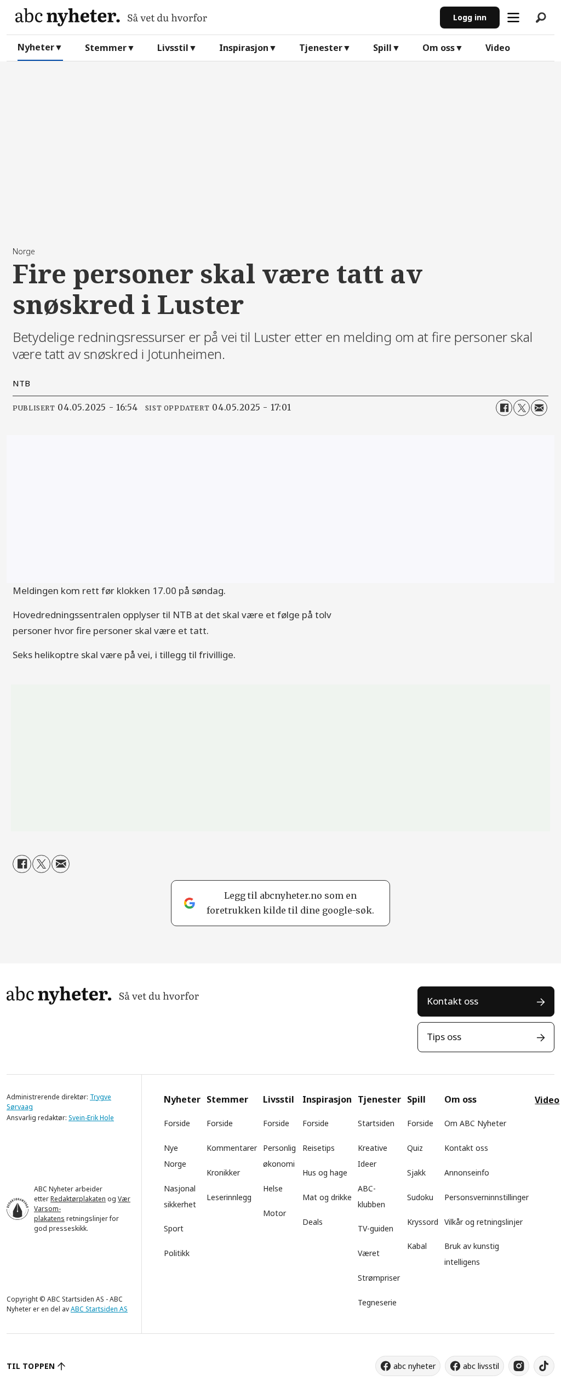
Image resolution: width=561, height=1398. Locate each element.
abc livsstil (481, 1366)
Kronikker (223, 1172)
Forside (177, 1123)
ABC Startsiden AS (99, 1309)
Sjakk (416, 1172)
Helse (273, 1188)
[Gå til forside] (223, 17)
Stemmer (106, 48)
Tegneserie (377, 1302)
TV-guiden (375, 1228)
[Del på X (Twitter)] (521, 408)
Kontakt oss (452, 1001)
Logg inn (469, 17)
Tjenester (320, 48)
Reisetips (318, 1148)
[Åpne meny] (513, 17)
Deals (312, 1222)
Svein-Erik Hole (91, 1117)
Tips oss (444, 1036)
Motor (274, 1213)
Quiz (415, 1148)
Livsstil (172, 48)
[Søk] (540, 17)
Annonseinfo (466, 1172)
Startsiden (376, 1123)
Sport (174, 1228)
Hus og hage (324, 1172)
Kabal (417, 1246)
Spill (382, 48)
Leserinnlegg (229, 1197)
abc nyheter (414, 1366)
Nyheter (36, 47)
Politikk (177, 1253)
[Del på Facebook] (504, 408)
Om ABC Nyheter (475, 1123)
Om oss (438, 48)
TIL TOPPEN (31, 1366)
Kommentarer (232, 1148)
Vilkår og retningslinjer (483, 1222)
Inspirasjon (243, 48)
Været (369, 1253)
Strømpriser (379, 1278)
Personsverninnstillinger (486, 1197)
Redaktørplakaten (78, 1198)
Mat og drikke (327, 1197)
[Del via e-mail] (539, 408)
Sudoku (420, 1197)
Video (497, 48)
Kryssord (422, 1222)
